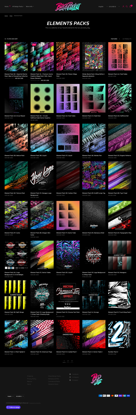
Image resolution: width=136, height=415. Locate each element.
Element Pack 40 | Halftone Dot (118, 116)
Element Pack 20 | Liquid (64, 272)
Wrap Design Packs (54, 376)
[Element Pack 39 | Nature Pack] (16, 138)
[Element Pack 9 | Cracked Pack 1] (68, 334)
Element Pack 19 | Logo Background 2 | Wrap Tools (93, 273)
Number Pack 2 (113, 352)
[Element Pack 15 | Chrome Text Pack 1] (68, 294)
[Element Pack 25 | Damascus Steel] (93, 215)
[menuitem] (8, 6)
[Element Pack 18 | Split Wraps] (16, 294)
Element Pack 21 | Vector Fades (41, 272)
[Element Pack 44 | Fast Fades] (119, 56)
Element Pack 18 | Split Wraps (14, 312)
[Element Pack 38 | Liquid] (42, 138)
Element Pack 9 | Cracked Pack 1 (66, 352)
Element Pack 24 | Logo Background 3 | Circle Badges (14, 273)
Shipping (30, 376)
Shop (11, 15)
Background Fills (53, 379)
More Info (29, 6)
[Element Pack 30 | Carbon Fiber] (68, 175)
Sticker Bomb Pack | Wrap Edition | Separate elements (93, 75)
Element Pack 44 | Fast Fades (117, 74)
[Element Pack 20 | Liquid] (68, 255)
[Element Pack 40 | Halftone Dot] (119, 98)
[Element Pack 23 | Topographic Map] (119, 215)
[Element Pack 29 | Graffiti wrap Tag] (93, 175)
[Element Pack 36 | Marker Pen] (93, 138)
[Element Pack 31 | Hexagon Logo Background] (42, 175)
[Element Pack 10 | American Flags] (42, 334)
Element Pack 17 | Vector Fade (66, 233)
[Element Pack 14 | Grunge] (93, 294)
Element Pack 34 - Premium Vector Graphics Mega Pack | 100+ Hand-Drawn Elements (42, 76)
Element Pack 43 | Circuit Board (15, 116)
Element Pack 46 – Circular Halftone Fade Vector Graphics (40, 117)
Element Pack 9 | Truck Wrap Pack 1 (119, 312)
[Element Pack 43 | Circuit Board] (16, 98)
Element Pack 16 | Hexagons (117, 272)
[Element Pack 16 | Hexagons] (119, 255)
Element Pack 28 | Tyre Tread (117, 193)
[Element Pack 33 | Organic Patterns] (119, 138)
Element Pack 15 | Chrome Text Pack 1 (68, 313)
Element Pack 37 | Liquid (64, 155)
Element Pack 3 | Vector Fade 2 (92, 352)
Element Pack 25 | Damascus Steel (93, 233)
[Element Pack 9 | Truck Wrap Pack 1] (119, 294)
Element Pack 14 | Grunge (90, 312)
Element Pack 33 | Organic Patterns (119, 155)
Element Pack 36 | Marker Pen (92, 155)
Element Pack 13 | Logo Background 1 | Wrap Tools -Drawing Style (42, 313)
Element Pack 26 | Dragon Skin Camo (40, 234)
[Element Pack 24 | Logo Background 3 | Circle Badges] (16, 255)
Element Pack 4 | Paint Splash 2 (15, 352)
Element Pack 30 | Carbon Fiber (66, 193)
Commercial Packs (54, 381)
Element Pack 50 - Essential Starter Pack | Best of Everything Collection (16, 75)
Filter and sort (12, 39)
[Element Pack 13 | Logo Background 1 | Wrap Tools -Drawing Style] (42, 294)
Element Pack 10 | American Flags (41, 352)
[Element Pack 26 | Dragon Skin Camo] (42, 215)
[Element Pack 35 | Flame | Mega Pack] (68, 56)
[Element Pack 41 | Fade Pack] (93, 98)
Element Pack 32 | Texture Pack (15, 193)
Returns (29, 381)
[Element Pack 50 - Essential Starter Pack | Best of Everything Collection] (16, 56)
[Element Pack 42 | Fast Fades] (68, 98)
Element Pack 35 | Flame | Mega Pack (66, 75)
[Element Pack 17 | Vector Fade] (68, 215)
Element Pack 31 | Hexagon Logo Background (41, 194)
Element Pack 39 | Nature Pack (14, 155)
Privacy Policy (31, 379)
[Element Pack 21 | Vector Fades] (42, 255)
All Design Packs (17, 6)
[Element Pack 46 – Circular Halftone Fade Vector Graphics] (42, 98)
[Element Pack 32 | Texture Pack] (16, 175)
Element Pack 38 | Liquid (38, 155)
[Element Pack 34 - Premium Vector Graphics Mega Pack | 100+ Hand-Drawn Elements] (42, 56)
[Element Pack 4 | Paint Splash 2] (16, 334)
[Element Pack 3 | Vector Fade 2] (93, 334)
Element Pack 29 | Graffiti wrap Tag (93, 193)
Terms (29, 384)
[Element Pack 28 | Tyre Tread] (119, 175)
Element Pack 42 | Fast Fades (65, 116)
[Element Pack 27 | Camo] (16, 215)
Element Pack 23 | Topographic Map (119, 233)
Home (6, 6)
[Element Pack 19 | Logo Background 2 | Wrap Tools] (93, 255)
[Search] (127, 6)
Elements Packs (53, 384)
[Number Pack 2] (119, 334)
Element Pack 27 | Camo (12, 233)
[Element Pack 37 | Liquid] (68, 138)
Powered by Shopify (35, 403)
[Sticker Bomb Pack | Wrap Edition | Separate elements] (93, 56)
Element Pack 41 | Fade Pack (91, 116)
